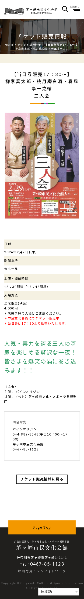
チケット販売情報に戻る (42, 479)
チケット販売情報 (29, 44)
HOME (9, 44)
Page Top (42, 527)
